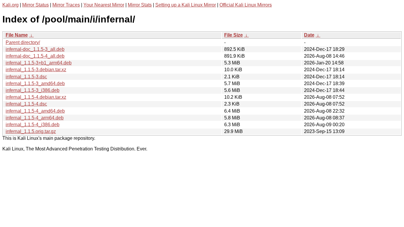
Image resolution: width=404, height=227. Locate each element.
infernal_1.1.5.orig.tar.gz (31, 131)
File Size (233, 35)
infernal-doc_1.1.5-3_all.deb (35, 49)
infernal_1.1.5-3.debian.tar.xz (36, 69)
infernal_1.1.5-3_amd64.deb (35, 83)
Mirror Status (35, 4)
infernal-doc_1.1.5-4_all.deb (35, 56)
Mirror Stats (140, 4)
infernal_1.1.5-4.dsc (26, 103)
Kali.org (10, 4)
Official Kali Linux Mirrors (245, 4)
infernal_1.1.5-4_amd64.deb (35, 111)
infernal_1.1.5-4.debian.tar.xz (36, 97)
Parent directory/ (23, 42)
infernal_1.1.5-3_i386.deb (32, 90)
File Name (17, 35)
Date (309, 35)
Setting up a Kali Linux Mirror (185, 4)
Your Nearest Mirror (103, 4)
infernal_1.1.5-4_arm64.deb (35, 117)
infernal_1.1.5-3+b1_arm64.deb (39, 62)
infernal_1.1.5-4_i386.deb (32, 124)
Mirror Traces (66, 4)
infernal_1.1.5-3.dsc (26, 76)
